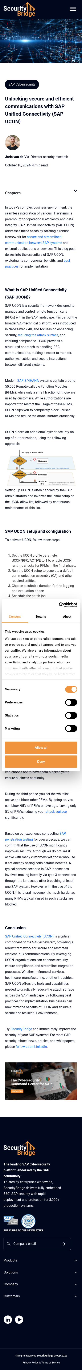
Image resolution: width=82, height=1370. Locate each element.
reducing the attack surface (38, 335)
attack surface (56, 812)
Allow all (41, 747)
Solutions (11, 1272)
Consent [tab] (15, 617)
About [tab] (67, 617)
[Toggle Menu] (73, 6)
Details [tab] (41, 617)
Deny (41, 761)
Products (10, 1260)
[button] (75, 193)
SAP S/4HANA (28, 381)
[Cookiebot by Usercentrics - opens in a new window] (59, 605)
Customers (12, 1296)
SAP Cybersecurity (22, 84)
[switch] (71, 702)
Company (11, 1284)
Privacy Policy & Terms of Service (41, 1362)
